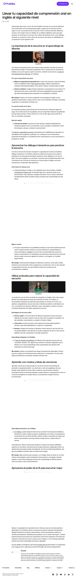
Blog (28, 567)
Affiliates (37, 567)
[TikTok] (65, 574)
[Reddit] (69, 574)
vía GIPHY (38, 64)
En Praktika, (18, 432)
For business (5, 567)
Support (59, 567)
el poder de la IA (42, 544)
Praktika (29, 252)
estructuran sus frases (38, 83)
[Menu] (72, 4)
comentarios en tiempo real (22, 172)
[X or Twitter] (73, 574)
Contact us (72, 567)
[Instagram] (57, 574)
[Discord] (61, 574)
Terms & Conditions (6, 575)
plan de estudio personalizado (25, 340)
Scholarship (18, 567)
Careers (47, 567)
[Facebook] (53, 574)
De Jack (23, 550)
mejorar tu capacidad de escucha (23, 132)
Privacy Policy (15, 575)
